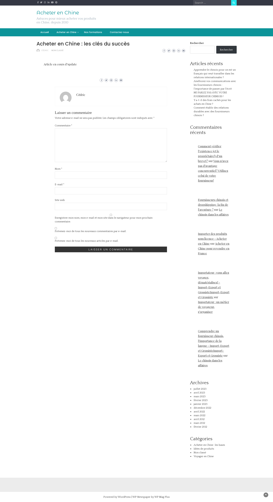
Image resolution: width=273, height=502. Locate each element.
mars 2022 (199, 415)
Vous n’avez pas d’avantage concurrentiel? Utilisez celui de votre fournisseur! (213, 170)
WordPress (124, 497)
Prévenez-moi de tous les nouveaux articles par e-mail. (86, 240)
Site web (60, 200)
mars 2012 (199, 423)
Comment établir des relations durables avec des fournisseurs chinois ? (212, 111)
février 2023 (201, 400)
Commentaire (63, 125)
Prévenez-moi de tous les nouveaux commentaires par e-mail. (90, 231)
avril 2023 (199, 392)
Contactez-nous (119, 32)
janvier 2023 (200, 404)
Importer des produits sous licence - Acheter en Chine (212, 238)
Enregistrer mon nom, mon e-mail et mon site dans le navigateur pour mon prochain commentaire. (103, 219)
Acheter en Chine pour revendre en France (213, 248)
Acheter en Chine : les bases (209, 445)
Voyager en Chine (204, 456)
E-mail (59, 184)
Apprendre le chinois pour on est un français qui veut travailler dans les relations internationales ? (215, 73)
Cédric (45, 50)
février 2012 (200, 426)
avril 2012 (199, 419)
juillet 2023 (200, 388)
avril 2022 (199, 411)
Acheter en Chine (57, 13)
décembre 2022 (202, 407)
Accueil (44, 32)
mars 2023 (200, 396)
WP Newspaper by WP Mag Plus (151, 497)
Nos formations (93, 32)
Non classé (57, 50)
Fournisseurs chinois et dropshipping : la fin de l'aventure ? (213, 205)
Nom (58, 168)
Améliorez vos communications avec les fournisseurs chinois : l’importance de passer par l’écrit (215, 85)
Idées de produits (204, 448)
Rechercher (197, 43)
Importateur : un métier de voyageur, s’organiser (213, 307)
